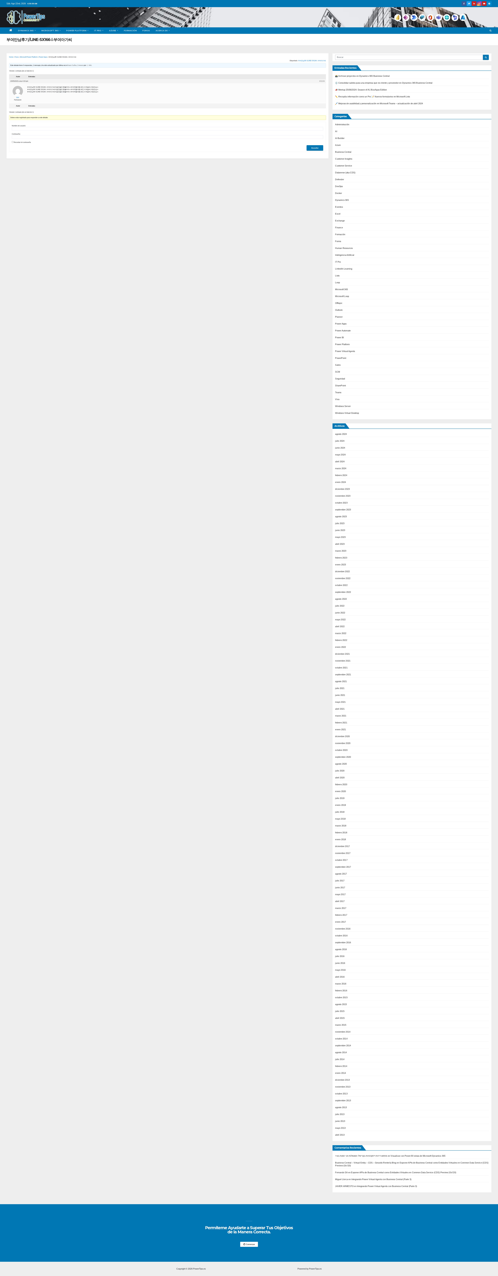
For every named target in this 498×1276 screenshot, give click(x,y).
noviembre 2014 (342, 1032)
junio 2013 (340, 1121)
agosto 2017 (341, 874)
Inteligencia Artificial (344, 255)
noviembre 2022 (342, 578)
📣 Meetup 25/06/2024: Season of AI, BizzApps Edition (361, 90)
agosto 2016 (341, 949)
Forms (338, 241)
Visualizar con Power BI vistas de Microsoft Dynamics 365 (418, 1156)
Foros (146, 30)
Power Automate (343, 331)
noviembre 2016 (342, 929)
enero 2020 (340, 791)
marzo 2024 (340, 468)
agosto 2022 (341, 599)
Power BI (339, 337)
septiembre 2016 (343, 942)
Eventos (339, 207)
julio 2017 (339, 881)
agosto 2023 (341, 516)
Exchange (340, 221)
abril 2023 (340, 544)
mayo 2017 (340, 894)
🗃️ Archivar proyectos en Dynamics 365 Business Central (362, 76)
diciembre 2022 (342, 571)
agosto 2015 (341, 1004)
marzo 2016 (340, 984)
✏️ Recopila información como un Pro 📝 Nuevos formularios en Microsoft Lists (372, 97)
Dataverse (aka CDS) (345, 173)
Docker (338, 193)
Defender (339, 179)
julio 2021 (339, 688)
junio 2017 (340, 887)
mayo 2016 (340, 970)
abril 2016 (340, 977)
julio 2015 (339, 1011)
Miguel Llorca (341, 1179)
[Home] (10, 30)
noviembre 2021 (342, 661)
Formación (130, 30)
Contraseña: (16, 134)
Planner (339, 317)
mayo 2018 (340, 819)
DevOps (339, 186)
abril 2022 (340, 626)
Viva (337, 399)
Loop (337, 282)
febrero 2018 (341, 832)
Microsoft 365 (50, 30)
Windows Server (343, 406)
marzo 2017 (340, 908)
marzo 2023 (340, 551)
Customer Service (343, 166)
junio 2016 (340, 963)
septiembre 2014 (343, 1045)
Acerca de (162, 30)
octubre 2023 (341, 503)
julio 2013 (339, 1114)
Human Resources (344, 248)
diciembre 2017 (342, 846)
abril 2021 (340, 709)
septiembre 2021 (343, 674)
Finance (339, 227)
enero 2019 (340, 805)
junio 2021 (340, 695)
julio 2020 (339, 771)
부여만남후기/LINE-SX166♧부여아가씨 (312, 61)
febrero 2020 (341, 784)
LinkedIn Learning (343, 269)
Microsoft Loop (342, 296)
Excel (337, 214)
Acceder (315, 148)
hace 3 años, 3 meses (75, 65)
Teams (338, 392)
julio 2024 (339, 441)
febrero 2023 (341, 558)
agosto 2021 (341, 681)
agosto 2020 (341, 764)
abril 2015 (340, 1018)
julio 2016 (339, 956)
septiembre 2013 (343, 1100)
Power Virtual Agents (345, 351)
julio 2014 (339, 1059)
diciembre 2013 (342, 1080)
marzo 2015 (340, 1025)
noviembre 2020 (342, 743)
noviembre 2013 (342, 1087)
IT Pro (98, 30)
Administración (342, 124)
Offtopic (338, 303)
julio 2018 (339, 812)
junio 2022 (340, 613)
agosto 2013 (341, 1107)
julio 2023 (339, 523)
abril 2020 (340, 778)
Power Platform (76, 30)
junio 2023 (340, 530)
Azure (113, 30)
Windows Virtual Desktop (347, 413)
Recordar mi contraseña (22, 142)
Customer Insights (343, 159)
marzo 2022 (340, 633)
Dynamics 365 (26, 30)
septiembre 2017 (343, 867)
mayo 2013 (340, 1128)
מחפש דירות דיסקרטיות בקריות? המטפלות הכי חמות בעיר (361, 1156)
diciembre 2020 (342, 736)
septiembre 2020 (343, 757)
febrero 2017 (341, 915)
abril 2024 (340, 461)
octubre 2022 (341, 585)
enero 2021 (340, 729)
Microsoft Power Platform (28, 57)
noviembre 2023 (342, 496)
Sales (338, 365)
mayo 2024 (340, 455)
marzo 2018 (340, 826)
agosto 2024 (341, 434)
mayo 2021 (340, 702)
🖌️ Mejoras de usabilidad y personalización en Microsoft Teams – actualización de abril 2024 (379, 103)
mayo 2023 (340, 537)
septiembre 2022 (343, 592)
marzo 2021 (340, 716)
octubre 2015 (341, 997)
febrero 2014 (341, 1066)
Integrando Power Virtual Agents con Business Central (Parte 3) (381, 1179)
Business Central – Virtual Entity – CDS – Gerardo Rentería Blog (365, 1163)
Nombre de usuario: (19, 126)
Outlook (338, 310)
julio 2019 (339, 798)
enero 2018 (340, 839)
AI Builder (339, 138)
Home (11, 57)
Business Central (343, 152)
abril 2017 (340, 901)
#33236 (322, 81)
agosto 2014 (341, 1052)
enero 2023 (340, 565)
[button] (491, 30)
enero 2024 (340, 482)
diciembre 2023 (342, 489)
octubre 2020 (341, 750)
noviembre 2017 (342, 853)
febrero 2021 (341, 723)
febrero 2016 (341, 991)
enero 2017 (340, 922)
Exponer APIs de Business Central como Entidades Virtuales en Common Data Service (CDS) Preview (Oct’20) (403, 1172)
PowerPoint (340, 358)
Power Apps (43, 57)
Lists (337, 276)
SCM (337, 372)
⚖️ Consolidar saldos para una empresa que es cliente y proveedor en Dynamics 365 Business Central (383, 83)
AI (336, 131)
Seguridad (340, 379)
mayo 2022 (340, 619)
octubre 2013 (341, 1094)
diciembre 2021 (342, 654)
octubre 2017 (341, 860)
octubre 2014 (341, 1039)
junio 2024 (340, 448)
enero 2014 (340, 1073)
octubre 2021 (341, 668)
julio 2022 (339, 606)
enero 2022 (340, 647)
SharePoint (340, 385)
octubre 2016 (341, 936)
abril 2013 (340, 1135)
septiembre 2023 (343, 510)
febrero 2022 (341, 640)
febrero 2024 (341, 475)
